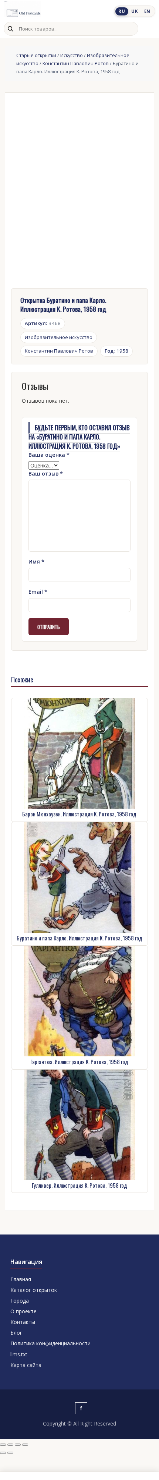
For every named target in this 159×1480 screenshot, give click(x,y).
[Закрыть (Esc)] (25, 1445)
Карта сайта (25, 1364)
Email (37, 591)
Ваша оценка (49, 454)
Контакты (22, 1321)
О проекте (23, 1311)
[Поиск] (10, 29)
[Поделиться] (18, 1445)
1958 (116, 350)
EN (147, 11)
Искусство (71, 55)
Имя (36, 561)
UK (134, 11)
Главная (20, 1279)
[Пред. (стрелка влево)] (3, 1453)
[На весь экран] (10, 1445)
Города (19, 1300)
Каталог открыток (33, 1289)
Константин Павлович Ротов (76, 63)
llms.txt (18, 1354)
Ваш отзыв (45, 473)
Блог (16, 1332)
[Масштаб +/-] (3, 1445)
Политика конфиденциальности (50, 1343)
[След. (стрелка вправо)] (10, 1453)
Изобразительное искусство (58, 337)
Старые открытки (36, 55)
